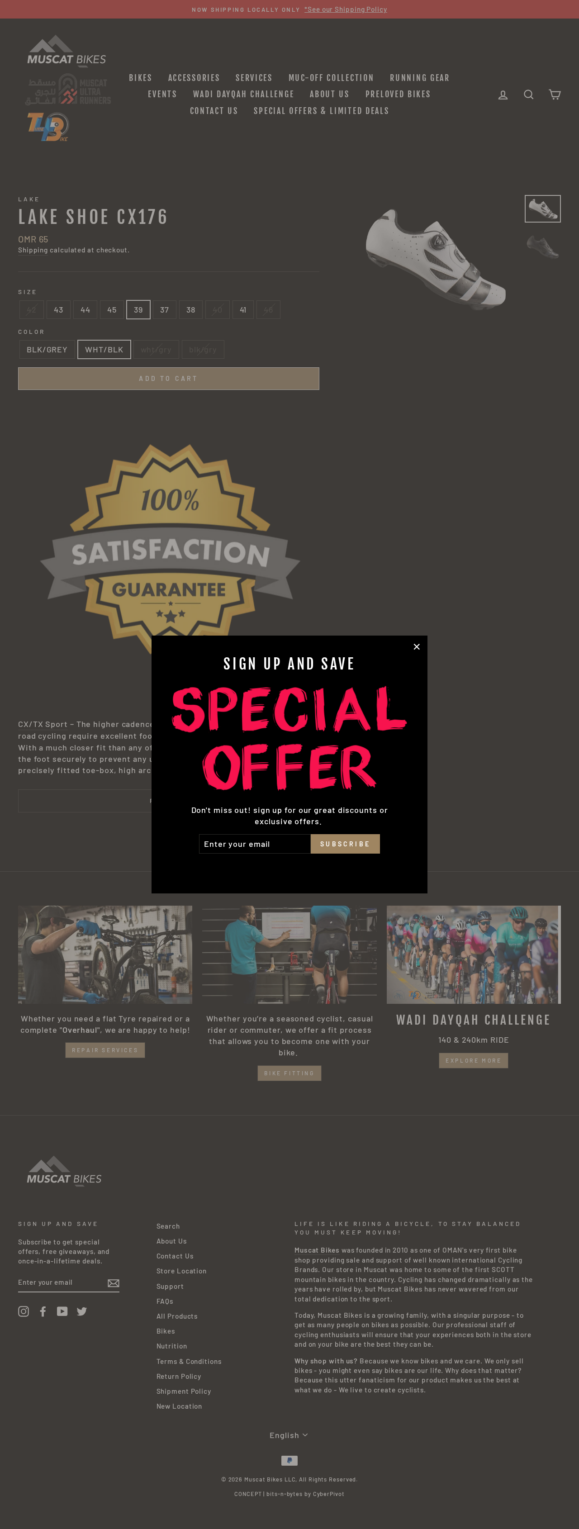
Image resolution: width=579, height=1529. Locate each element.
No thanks (289, 866)
